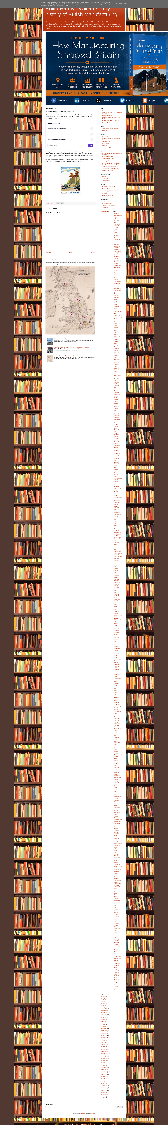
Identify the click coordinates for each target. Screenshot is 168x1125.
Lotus (115, 655)
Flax (115, 484)
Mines (115, 692)
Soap (115, 868)
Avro (115, 254)
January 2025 (104, 1030)
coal (115, 373)
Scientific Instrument (116, 837)
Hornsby (116, 577)
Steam (115, 888)
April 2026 (103, 1003)
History (116, 568)
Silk (115, 859)
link (65, 164)
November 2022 (104, 1072)
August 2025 (104, 1017)
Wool (115, 977)
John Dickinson (118, 615)
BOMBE (116, 285)
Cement (116, 346)
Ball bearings (117, 265)
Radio (115, 791)
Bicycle (116, 274)
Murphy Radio (117, 711)
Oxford (115, 739)
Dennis (116, 426)
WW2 (115, 984)
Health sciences (118, 556)
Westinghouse (117, 963)
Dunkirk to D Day (106, 141)
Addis (115, 217)
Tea (115, 907)
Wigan (115, 967)
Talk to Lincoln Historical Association (110, 128)
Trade (115, 932)
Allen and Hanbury (116, 231)
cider (115, 366)
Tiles (115, 919)
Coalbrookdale (117, 375)
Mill (115, 689)
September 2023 (105, 1058)
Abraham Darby (118, 215)
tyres (115, 935)
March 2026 (103, 1005)
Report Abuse (105, 211)
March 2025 (103, 1026)
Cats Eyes (116, 345)
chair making (117, 352)
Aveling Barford (118, 253)
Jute (115, 621)
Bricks (115, 299)
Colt (115, 387)
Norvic (115, 730)
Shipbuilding (117, 845)
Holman (116, 574)
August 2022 (104, 1076)
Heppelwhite (117, 562)
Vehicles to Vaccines (107, 115)
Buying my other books (107, 195)
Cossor (116, 403)
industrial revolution (116, 595)
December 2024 (104, 1032)
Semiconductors (118, 843)
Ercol (115, 465)
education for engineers (117, 449)
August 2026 (104, 996)
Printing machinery (116, 781)
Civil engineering (118, 370)
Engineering (117, 462)
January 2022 (104, 1087)
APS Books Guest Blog (107, 170)
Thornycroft (117, 918)
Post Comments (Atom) (57, 255)
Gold (115, 527)
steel (115, 890)
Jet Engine (116, 611)
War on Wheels (105, 143)
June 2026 (103, 1000)
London (116, 652)
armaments (117, 242)
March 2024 (103, 1048)
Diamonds (116, 430)
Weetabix (116, 960)
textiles (116, 912)
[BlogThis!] (58, 203)
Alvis (115, 237)
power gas (116, 772)
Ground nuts (117, 539)
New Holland (117, 718)
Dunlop (116, 443)
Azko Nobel (117, 256)
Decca (115, 422)
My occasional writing (107, 203)
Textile (115, 911)
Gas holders (117, 500)
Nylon (115, 732)
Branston (116, 295)
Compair (116, 390)
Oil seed (116, 735)
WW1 (115, 983)
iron (115, 602)
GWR (115, 546)
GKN (115, 521)
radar (115, 789)
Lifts (115, 641)
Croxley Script (117, 414)
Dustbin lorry (117, 445)
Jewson (116, 613)
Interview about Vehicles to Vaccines (110, 168)
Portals (116, 769)
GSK (115, 540)
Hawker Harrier (118, 551)
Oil (115, 734)
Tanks (115, 903)
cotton (115, 405)
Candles (116, 332)
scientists (116, 840)
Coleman (116, 385)
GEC (115, 509)
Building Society (118, 317)
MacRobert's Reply (106, 207)
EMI (115, 460)
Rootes (116, 816)
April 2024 (103, 1046)
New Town (116, 720)
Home (70, 252)
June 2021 (103, 1097)
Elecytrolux (117, 458)
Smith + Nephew (118, 866)
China (115, 357)
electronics (116, 456)
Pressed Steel (117, 777)
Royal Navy (117, 823)
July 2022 (103, 1078)
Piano (115, 758)
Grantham (116, 530)
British (115, 308)
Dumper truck (117, 441)
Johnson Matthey (118, 620)
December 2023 (104, 1053)
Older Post (92, 252)
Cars (115, 343)
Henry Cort (116, 560)
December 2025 (104, 1010)
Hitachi (116, 570)
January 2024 (104, 1051)
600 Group (116, 213)
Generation (117, 512)
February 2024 (104, 1049)
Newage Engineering (117, 723)
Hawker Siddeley (118, 553)
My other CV (105, 193)
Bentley (116, 270)
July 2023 (103, 1062)
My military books (106, 202)
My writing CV (105, 192)
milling (115, 690)
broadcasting (117, 310)
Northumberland (118, 728)
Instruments (117, 599)
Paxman (116, 751)
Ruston (116, 826)
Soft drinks (116, 871)
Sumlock (116, 898)
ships (115, 847)
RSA (115, 825)
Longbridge (117, 653)
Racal (115, 787)
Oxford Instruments (117, 742)
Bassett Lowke (117, 269)
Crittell (115, 410)
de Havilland (117, 421)
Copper (116, 401)
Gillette (116, 520)
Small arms (117, 864)
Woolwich (116, 979)
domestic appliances (117, 434)
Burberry (116, 321)
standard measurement (117, 883)
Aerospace (116, 220)
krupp (115, 625)
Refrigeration (117, 807)
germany (116, 516)
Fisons (115, 483)
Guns (115, 544)
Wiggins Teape (117, 969)
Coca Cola (116, 378)
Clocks (116, 371)
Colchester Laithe (116, 383)
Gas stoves (117, 502)
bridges (116, 301)
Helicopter (116, 558)
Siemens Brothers (116, 855)
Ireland (116, 601)
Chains (116, 350)
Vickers (116, 949)
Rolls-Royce (117, 812)
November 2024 (104, 1033)
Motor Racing (117, 706)
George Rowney (118, 514)
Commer (116, 389)
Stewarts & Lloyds (116, 892)
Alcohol (116, 229)
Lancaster (116, 630)
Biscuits (116, 279)
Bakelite (116, 263)
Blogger (93, 1113)
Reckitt (116, 805)
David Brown (117, 419)
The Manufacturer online (108, 158)
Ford (115, 493)
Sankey (116, 828)
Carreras (116, 341)
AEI (115, 219)
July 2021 (103, 1096)
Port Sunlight (117, 767)
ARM (115, 241)
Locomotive (117, 648)
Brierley (116, 302)
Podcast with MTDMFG (107, 156)
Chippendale (117, 361)
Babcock (116, 258)
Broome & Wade (118, 311)
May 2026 (103, 1001)
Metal (115, 685)
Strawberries (117, 895)
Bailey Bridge (117, 261)
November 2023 (104, 1055)
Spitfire (116, 878)
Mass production (118, 678)
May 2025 (103, 1023)
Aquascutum (117, 239)
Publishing (116, 784)
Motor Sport (117, 708)
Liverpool (116, 646)
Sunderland (117, 900)
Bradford (116, 294)
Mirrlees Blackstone (117, 696)
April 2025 (103, 1024)
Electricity (116, 455)
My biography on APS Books (108, 186)
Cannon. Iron (117, 336)
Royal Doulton (117, 821)
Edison (116, 447)
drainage (116, 438)
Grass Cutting (117, 532)
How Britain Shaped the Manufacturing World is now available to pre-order (71, 347)
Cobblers (116, 377)
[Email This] (57, 203)
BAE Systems (117, 260)
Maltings (116, 662)
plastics (116, 760)
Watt (115, 954)
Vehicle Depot (117, 946)
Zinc (115, 990)
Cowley (116, 408)
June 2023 (103, 1064)
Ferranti (116, 474)
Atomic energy (117, 251)
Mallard (116, 660)
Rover (115, 818)
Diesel (115, 431)
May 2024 (103, 1044)
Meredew (116, 683)
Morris (115, 699)
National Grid (117, 715)
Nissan (116, 727)
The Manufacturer (106, 180)
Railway (116, 794)
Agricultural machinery (117, 225)
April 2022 (103, 1083)
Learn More (118, 4)
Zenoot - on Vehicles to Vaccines (109, 166)
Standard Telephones (117, 886)
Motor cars (116, 702)
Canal (115, 329)
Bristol (115, 304)
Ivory (115, 604)
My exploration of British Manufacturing (111, 190)
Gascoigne (116, 504)
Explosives (116, 471)
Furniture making (118, 497)
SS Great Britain (118, 880)
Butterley (116, 327)
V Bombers (117, 942)
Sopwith (116, 873)
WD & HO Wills (117, 956)
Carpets (116, 339)
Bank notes (117, 267)
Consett (116, 399)
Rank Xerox (117, 802)
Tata (115, 905)
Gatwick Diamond (116, 507)
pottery (116, 771)
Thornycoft (116, 916)
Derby (115, 428)
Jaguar (116, 606)
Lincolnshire (117, 643)
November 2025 (104, 1012)
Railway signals (118, 796)
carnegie (116, 338)
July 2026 (103, 998)
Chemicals (116, 355)
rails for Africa (117, 793)
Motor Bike (116, 700)
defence (116, 424)
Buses (115, 325)
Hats (115, 549)
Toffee (115, 927)
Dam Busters (117, 415)
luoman (83, 1113)
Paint (115, 744)
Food (115, 490)
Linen (115, 645)
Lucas (115, 657)
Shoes (115, 850)
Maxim (115, 680)
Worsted (116, 981)
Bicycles (116, 276)
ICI (115, 590)
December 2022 (104, 1071)
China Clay (117, 359)
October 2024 (104, 1035)
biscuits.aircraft (117, 281)
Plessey (116, 762)
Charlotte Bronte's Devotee (108, 205)
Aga (115, 222)
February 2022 (104, 1085)
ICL (115, 592)
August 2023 (104, 1060)
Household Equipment (117, 580)
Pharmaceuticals (118, 754)
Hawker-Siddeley (118, 555)
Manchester (117, 664)
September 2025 (105, 1016)
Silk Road (116, 860)
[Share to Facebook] (62, 203)
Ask (91, 145)
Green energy (117, 537)
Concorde (116, 396)
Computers (117, 394)
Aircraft (116, 227)
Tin (115, 921)
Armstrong (116, 244)
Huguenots (117, 582)
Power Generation (117, 775)
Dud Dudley (117, 440)
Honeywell (116, 575)
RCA (115, 803)
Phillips (116, 756)
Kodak (115, 623)
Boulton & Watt (117, 290)
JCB (115, 609)
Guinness (116, 542)
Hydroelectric (117, 589)
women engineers (116, 975)
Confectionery (117, 397)
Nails (115, 713)
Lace (115, 627)
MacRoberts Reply (106, 147)
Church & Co (117, 364)
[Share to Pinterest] (63, 203)
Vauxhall (116, 944)
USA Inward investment (117, 940)
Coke (115, 380)
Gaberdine (116, 499)
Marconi (116, 671)
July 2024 (103, 1040)
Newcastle (116, 725)
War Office (116, 953)
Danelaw (116, 417)
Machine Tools (117, 659)
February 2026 (104, 1007)
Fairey (115, 472)
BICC (115, 272)
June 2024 (103, 1042)
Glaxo (115, 525)
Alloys (115, 234)
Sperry (115, 875)
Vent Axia (116, 947)
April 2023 (103, 1065)
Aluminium (116, 235)
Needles (116, 716)
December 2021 (104, 1089)
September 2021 (105, 1092)
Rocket (116, 809)
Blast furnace (117, 283)
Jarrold (116, 608)
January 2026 (104, 1008)
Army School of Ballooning (117, 247)
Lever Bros (116, 637)
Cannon (116, 334)
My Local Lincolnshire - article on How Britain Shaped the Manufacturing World (111, 164)
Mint (115, 694)
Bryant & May (117, 315)
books (115, 286)
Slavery (116, 862)
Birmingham (117, 278)
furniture (116, 495)
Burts (115, 323)
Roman (116, 814)
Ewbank (116, 469)
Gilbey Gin (116, 518)
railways (116, 798)
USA (115, 937)
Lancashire (117, 628)
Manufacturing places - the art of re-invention (59, 260)
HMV (115, 572)
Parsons (116, 747)
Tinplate (116, 925)
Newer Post (48, 252)
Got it (125, 4)
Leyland (116, 639)
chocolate (116, 362)
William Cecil (117, 971)
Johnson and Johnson (117, 617)
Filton (115, 476)
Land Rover (117, 632)
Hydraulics (116, 587)
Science (116, 835)
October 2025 (104, 1014)
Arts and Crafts (117, 249)
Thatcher (116, 914)
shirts (115, 849)
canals (115, 330)
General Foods (117, 511)
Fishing (116, 481)
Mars (115, 676)
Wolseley (116, 972)
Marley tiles (117, 674)
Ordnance (104, 145)
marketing (116, 672)
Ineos (115, 597)
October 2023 (104, 1057)
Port (115, 765)
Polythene (116, 763)
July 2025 (103, 1019)
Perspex (116, 753)
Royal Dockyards (118, 819)
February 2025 (104, 1028)
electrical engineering (117, 452)
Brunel (115, 313)
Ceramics (116, 348)
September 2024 (105, 1037)
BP (115, 292)
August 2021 (104, 1094)
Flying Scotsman (118, 488)
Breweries (116, 297)
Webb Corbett (117, 958)
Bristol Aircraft (117, 306)
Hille (115, 566)
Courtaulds (117, 406)
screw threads (117, 841)
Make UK (104, 176)
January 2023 (104, 1069)
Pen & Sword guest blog (107, 160)
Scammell (116, 830)
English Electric (118, 464)
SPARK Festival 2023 (107, 130)
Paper (115, 746)
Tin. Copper (117, 923)
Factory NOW (105, 178)
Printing (116, 779)
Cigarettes (116, 368)
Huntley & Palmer (116, 585)
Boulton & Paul (117, 288)
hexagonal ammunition (117, 564)
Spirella (116, 877)
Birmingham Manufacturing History (62, 339)
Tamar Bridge (117, 902)
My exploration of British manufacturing (111, 120)
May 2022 (103, 1081)
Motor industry (117, 704)
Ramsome (116, 800)
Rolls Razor (117, 810)
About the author (106, 122)
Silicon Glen (117, 857)
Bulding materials (116, 319)
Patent (115, 749)
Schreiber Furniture (116, 833)
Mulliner (116, 709)
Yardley (116, 986)
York (115, 988)
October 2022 (104, 1074)
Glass (115, 523)
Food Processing (118, 491)
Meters (116, 687)
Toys (115, 930)
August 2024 (104, 1039)
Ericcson (116, 467)
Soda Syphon (117, 869)
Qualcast (116, 785)
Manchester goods (117, 667)
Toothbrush (117, 928)
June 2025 (103, 1021)
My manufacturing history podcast (110, 161)
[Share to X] (60, 203)
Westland (116, 965)
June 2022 (103, 1080)
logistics (116, 650)
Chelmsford (117, 354)
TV (115, 934)
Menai (115, 681)
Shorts (115, 852)
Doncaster (116, 436)
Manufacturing (117, 669)
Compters (116, 392)
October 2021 (104, 1090)
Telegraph (116, 909)
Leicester (116, 636)
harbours (116, 547)
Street (115, 896)
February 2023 (104, 1067)
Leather (116, 634)
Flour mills (116, 486)
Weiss (115, 962)
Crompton (116, 412)
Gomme (116, 528)
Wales (115, 951)
